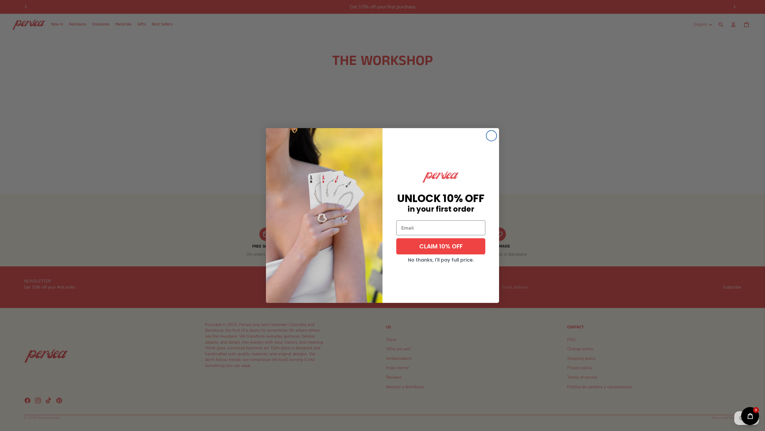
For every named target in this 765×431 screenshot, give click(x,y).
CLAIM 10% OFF (441, 246)
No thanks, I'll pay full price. (441, 260)
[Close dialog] (491, 135)
